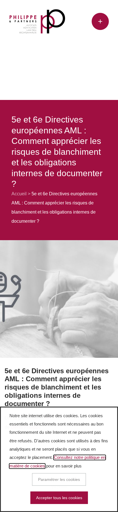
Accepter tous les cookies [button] (59, 497)
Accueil (19, 193)
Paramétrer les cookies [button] (59, 479)
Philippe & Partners (37, 21)
